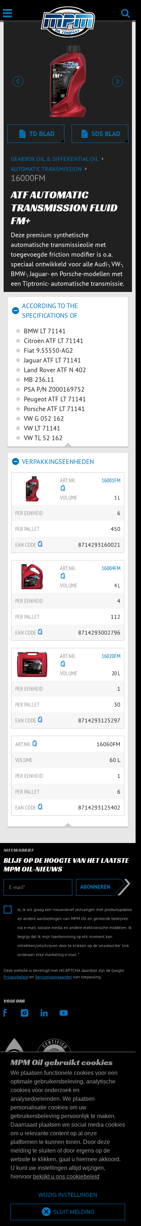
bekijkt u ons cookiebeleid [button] (66, 1176)
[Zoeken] (125, 8)
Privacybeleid (16, 976)
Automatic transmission (47, 168)
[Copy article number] (63, 488)
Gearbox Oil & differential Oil (55, 158)
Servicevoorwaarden (53, 976)
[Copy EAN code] (40, 544)
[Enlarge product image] (32, 488)
